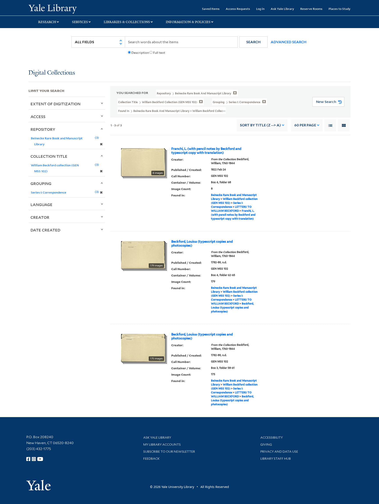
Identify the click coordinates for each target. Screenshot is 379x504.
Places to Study (339, 9)
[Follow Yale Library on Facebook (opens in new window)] (28, 459)
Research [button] (47, 22)
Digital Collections (52, 73)
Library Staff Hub (275, 458)
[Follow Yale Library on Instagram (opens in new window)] (34, 459)
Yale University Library (53, 8)
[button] (253, 42)
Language (41, 204)
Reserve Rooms (311, 9)
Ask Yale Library (282, 9)
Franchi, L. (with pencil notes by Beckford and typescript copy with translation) (206, 151)
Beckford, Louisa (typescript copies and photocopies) (202, 244)
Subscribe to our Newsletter (169, 451)
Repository (42, 129)
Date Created (45, 230)
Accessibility (271, 437)
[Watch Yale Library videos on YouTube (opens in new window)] (40, 459)
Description (140, 52)
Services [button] (80, 22)
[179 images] (143, 254)
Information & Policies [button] (188, 22)
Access (37, 116)
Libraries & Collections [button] (127, 22)
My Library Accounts (162, 444)
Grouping (40, 183)
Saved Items (211, 9)
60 (305, 125)
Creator (39, 217)
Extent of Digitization (55, 103)
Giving (266, 444)
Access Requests (238, 9)
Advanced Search (288, 42)
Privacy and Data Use (279, 451)
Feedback (151, 458)
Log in (260, 9)
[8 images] (143, 162)
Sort (260, 125)
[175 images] (143, 347)
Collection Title (48, 156)
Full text (159, 52)
